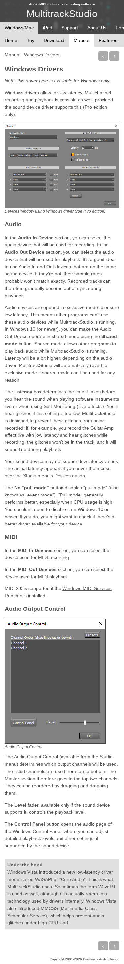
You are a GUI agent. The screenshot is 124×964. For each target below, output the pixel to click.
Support (70, 27)
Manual (12, 54)
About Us (96, 27)
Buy (30, 40)
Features (108, 40)
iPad (47, 27)
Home (11, 40)
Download (54, 40)
